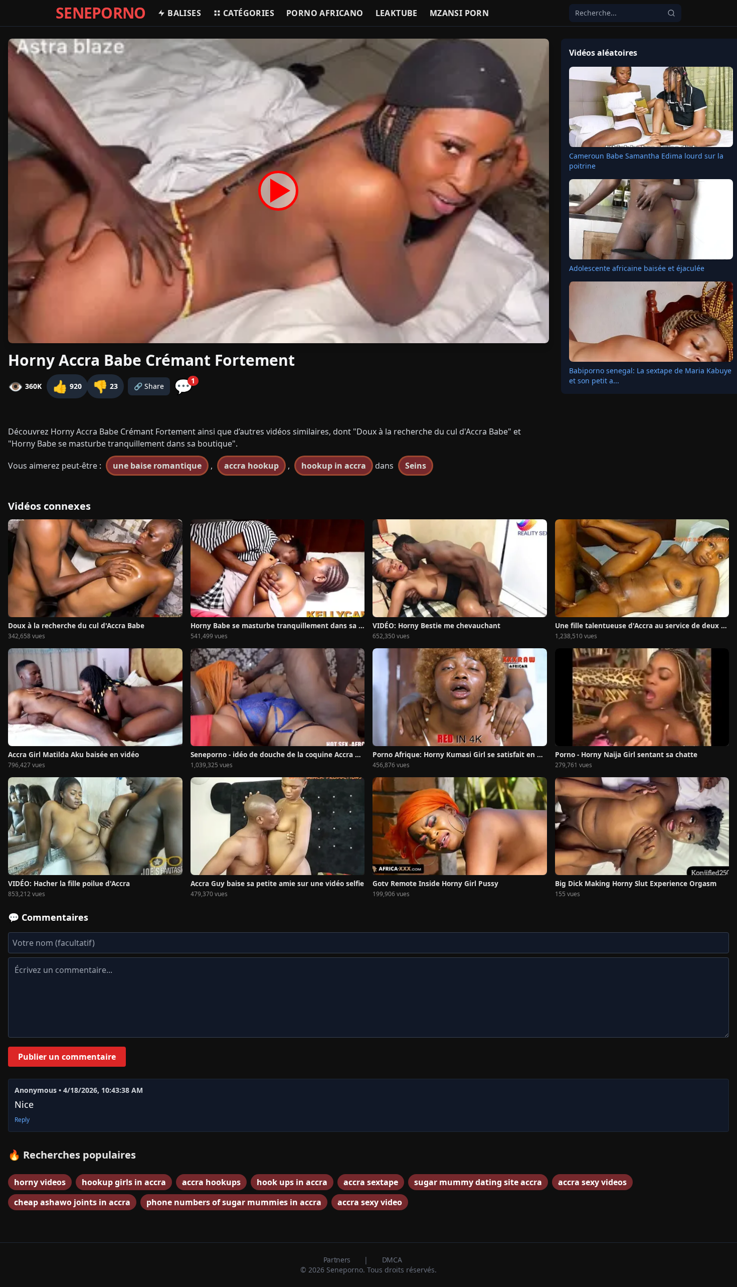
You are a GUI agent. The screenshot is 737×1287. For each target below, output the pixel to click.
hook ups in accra (292, 1182)
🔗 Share (149, 386)
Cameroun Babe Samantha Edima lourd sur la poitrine (646, 161)
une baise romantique (157, 465)
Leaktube (397, 13)
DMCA (392, 1259)
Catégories (248, 13)
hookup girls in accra (124, 1182)
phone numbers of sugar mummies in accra (233, 1202)
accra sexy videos (592, 1182)
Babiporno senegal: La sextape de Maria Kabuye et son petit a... (650, 375)
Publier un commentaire (67, 1056)
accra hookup (251, 465)
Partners (337, 1259)
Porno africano (324, 13)
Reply (22, 1120)
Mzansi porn (459, 13)
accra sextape (370, 1182)
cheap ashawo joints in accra (72, 1202)
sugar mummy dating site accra (478, 1182)
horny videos (40, 1182)
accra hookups (211, 1182)
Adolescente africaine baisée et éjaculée (636, 268)
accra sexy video (369, 1202)
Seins (415, 465)
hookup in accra (333, 465)
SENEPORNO (100, 13)
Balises (184, 13)
